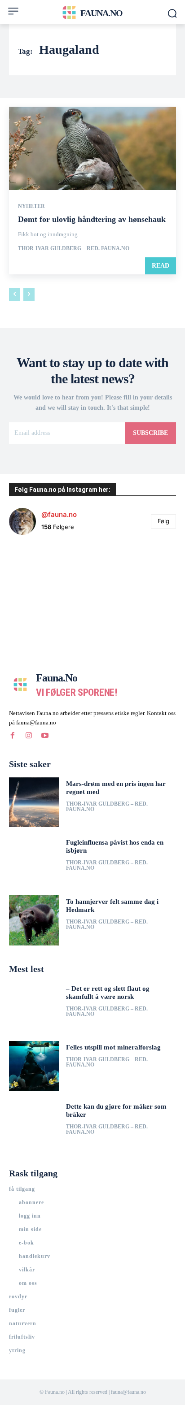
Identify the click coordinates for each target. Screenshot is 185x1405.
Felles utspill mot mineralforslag (113, 1047)
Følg (163, 521)
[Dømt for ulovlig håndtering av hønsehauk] (92, 148)
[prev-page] (14, 294)
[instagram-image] (37, 570)
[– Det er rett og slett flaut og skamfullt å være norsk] (34, 1007)
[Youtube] (44, 735)
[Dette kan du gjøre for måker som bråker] (34, 1125)
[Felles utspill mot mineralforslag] (34, 1066)
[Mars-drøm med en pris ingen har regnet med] (34, 802)
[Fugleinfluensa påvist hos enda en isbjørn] (34, 861)
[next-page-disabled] (29, 294)
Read (160, 265)
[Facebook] (12, 735)
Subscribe (150, 432)
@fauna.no (59, 514)
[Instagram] (28, 735)
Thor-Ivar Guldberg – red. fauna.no (73, 248)
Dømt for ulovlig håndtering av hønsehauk (92, 219)
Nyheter (31, 206)
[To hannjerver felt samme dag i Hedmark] (34, 920)
